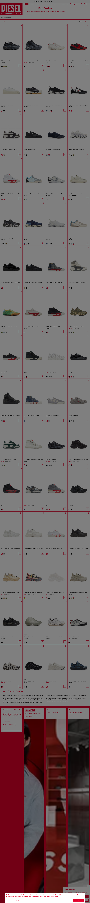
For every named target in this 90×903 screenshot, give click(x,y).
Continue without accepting (12, 900)
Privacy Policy (46, 896)
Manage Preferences (33, 896)
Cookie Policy (54, 896)
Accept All (78, 900)
